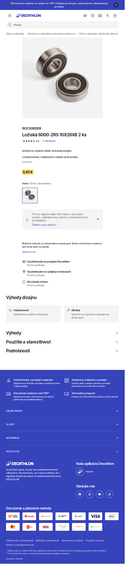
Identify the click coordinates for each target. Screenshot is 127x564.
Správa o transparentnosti (20, 544)
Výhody (13, 333)
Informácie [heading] (12, 438)
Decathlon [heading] (12, 451)
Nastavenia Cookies (72, 540)
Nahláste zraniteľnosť (47, 540)
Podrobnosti (18, 350)
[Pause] (116, 4)
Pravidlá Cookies (95, 540)
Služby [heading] (10, 424)
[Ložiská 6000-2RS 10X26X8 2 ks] (62, 77)
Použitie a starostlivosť (28, 342)
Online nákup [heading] (14, 411)
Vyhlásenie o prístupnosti (19, 540)
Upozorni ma (29, 252)
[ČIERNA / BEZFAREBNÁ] (30, 195)
